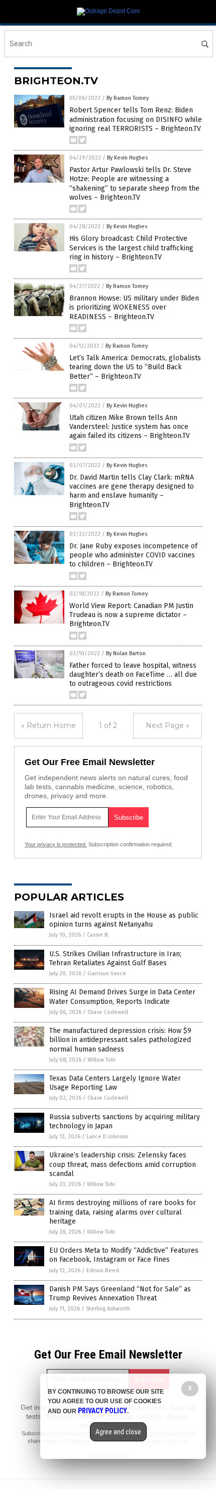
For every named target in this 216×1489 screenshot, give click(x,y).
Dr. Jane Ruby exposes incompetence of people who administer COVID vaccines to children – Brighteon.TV (133, 555)
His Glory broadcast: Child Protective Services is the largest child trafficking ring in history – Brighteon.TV (131, 247)
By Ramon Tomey (127, 98)
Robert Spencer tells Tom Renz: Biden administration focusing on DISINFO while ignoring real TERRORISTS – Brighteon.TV (135, 119)
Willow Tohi (101, 1060)
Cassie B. (98, 935)
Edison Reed (102, 1270)
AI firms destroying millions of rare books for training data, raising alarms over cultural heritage (122, 1212)
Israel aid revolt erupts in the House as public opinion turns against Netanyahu (123, 920)
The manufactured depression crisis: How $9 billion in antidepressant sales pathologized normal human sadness (120, 1039)
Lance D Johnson (107, 1136)
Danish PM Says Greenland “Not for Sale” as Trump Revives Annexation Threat (120, 1293)
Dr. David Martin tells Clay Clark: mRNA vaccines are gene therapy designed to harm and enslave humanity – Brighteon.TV (131, 491)
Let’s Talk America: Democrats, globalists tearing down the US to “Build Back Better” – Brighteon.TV (135, 367)
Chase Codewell (107, 1012)
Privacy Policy (102, 1411)
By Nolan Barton (126, 653)
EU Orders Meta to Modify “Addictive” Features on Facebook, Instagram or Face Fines (123, 1255)
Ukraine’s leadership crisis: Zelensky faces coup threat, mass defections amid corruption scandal (122, 1164)
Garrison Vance (106, 973)
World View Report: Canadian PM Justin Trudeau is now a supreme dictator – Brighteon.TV (131, 615)
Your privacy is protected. (56, 844)
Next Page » (167, 725)
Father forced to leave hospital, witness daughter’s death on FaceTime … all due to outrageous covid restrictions (133, 674)
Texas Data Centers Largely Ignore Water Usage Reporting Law (115, 1083)
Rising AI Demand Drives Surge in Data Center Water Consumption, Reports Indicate (122, 996)
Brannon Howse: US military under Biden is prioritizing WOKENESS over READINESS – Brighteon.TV (134, 307)
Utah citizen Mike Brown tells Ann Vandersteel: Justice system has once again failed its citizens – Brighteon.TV (129, 426)
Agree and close (118, 1432)
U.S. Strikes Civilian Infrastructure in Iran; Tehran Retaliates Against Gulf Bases (115, 958)
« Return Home (48, 725)
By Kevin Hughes (127, 158)
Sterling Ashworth (108, 1308)
